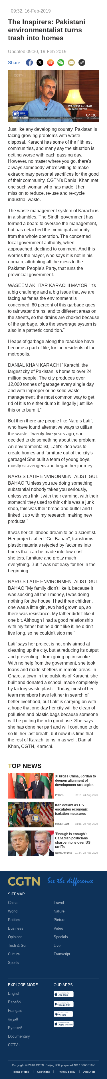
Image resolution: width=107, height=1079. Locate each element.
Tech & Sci (17, 945)
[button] (15, 114)
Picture (59, 920)
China (12, 902)
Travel (59, 902)
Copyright (44, 1071)
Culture (14, 954)
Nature (59, 911)
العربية (13, 1019)
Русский (15, 1028)
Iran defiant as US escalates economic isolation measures (71, 809)
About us (89, 1071)
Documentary (19, 1036)
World (12, 911)
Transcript (62, 954)
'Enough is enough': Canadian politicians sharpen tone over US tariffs (72, 840)
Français (15, 1010)
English (14, 993)
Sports (13, 962)
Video (58, 928)
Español (14, 1002)
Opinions (15, 937)
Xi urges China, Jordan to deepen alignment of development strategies (75, 780)
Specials (61, 937)
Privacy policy (67, 1071)
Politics (14, 920)
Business (15, 928)
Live (57, 945)
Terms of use (21, 1071)
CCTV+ (14, 1045)
